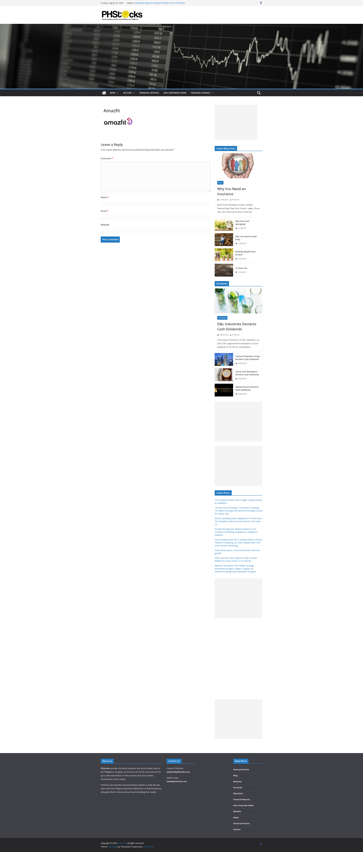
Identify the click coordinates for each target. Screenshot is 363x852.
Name (105, 197)
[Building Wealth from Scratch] (224, 255)
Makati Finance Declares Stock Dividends (247, 388)
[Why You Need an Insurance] (238, 165)
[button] (117, 93)
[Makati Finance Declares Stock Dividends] (224, 390)
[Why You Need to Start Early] (224, 240)
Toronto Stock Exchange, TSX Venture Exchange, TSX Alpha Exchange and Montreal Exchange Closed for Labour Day (238, 510)
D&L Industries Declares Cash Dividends (236, 326)
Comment (107, 158)
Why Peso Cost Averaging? (242, 222)
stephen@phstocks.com (178, 772)
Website (105, 224)
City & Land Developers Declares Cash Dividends (247, 373)
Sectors (127, 92)
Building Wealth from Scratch (245, 253)
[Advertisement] (236, 122)
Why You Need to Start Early (246, 238)
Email (104, 211)
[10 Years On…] (224, 270)
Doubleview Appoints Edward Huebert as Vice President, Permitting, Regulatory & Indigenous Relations (236, 532)
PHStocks (235, 199)
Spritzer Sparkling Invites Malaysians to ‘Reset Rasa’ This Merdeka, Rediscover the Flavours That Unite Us (159, 3)
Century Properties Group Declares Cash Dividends (247, 358)
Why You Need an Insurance (231, 191)
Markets (237, 811)
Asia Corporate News (174, 92)
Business (237, 781)
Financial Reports (149, 92)
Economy (237, 787)
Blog (220, 183)
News (112, 92)
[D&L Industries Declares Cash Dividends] (238, 301)
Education (238, 793)
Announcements (241, 769)
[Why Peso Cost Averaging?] (224, 225)
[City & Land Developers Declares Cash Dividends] (224, 375)
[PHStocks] (181, 25)
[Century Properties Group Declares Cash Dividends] (224, 360)
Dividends (222, 318)
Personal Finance (200, 92)
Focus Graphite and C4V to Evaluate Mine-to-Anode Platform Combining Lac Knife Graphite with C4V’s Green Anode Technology (238, 542)
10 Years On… (241, 268)
